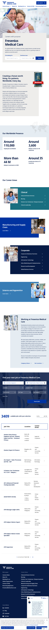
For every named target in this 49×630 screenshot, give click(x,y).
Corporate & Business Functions (29, 254)
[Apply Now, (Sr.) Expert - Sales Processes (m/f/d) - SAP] (44, 461)
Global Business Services (27, 269)
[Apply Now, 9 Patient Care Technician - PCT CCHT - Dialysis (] (44, 472)
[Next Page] (30, 557)
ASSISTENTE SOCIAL (10, 497)
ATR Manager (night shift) (12, 510)
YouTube (6, 616)
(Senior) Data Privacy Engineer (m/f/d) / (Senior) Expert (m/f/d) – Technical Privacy (12, 437)
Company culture (25, 363)
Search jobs (37, 401)
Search (39, 58)
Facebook (6, 613)
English (43, 628)
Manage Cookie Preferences (7, 627)
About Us (14, 6)
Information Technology (27, 260)
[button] (13, 387)
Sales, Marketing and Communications (30, 263)
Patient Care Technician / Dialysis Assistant (32, 202)
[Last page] (32, 557)
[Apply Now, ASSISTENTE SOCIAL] (44, 497)
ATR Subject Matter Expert (12, 522)
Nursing (23, 199)
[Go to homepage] (9, 2)
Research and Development (28, 266)
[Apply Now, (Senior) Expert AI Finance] (44, 450)
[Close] (47, 620)
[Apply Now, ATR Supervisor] (44, 547)
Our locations (38, 363)
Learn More (5, 230)
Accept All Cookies (31, 627)
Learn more (5, 293)
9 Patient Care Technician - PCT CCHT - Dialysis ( (12, 471)
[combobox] (27, 58)
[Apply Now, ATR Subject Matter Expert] (44, 522)
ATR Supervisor (8, 547)
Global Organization (8, 581)
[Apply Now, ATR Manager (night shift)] (44, 510)
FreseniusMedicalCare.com (9, 587)
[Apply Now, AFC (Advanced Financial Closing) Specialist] (44, 484)
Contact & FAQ (30, 6)
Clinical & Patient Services (27, 195)
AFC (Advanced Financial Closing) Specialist (11, 484)
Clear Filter (5, 396)
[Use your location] (33, 58)
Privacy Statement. (34, 625)
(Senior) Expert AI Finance (12, 450)
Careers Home (6, 575)
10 (28, 557)
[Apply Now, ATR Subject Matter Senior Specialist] (44, 535)
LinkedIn (6, 608)
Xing (5, 610)
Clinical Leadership (26, 205)
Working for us (22, 6)
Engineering (24, 257)
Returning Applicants (41, 6)
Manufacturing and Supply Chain (29, 583)
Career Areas (6, 6)
